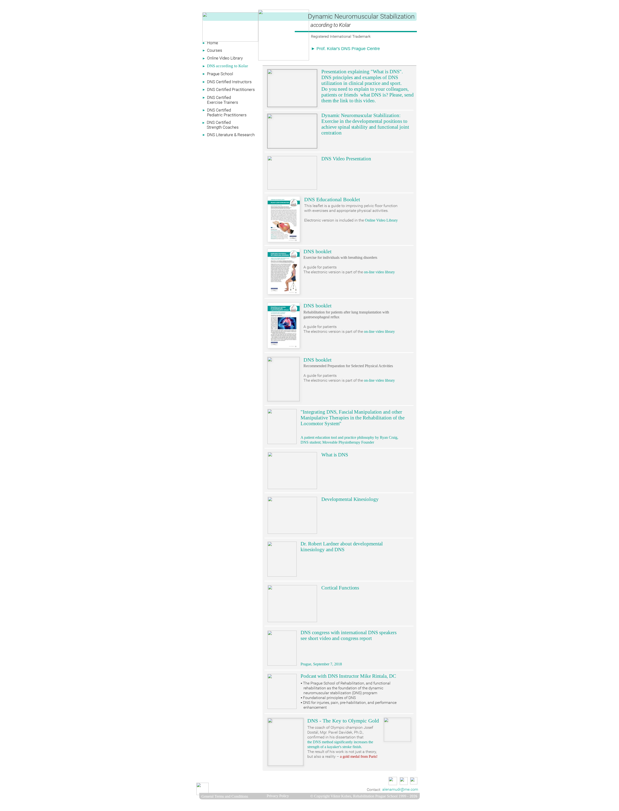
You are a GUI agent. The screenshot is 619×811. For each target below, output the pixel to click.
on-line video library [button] (379, 272)
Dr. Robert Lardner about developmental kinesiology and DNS (342, 546)
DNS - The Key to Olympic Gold (343, 721)
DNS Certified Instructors (229, 81)
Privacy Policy (278, 796)
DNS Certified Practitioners (231, 89)
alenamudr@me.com (400, 789)
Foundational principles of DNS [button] (329, 697)
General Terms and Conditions (224, 796)
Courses (214, 50)
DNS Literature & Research (231, 134)
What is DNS (334, 455)
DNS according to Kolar (227, 66)
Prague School (220, 73)
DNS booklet (317, 251)
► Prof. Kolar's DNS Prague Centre (345, 48)
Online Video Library (225, 58)
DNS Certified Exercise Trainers (222, 100)
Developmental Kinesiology (350, 499)
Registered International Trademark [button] (341, 36)
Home (212, 42)
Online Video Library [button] (381, 220)
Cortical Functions (340, 588)
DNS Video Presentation (346, 159)
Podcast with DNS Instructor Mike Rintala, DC (348, 676)
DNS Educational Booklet (332, 199)
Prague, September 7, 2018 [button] (321, 664)
